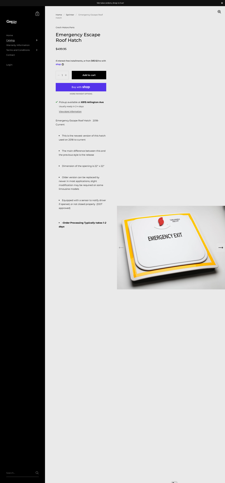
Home (59, 14)
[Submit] (37, 472)
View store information (70, 111)
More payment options (81, 94)
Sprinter (70, 14)
